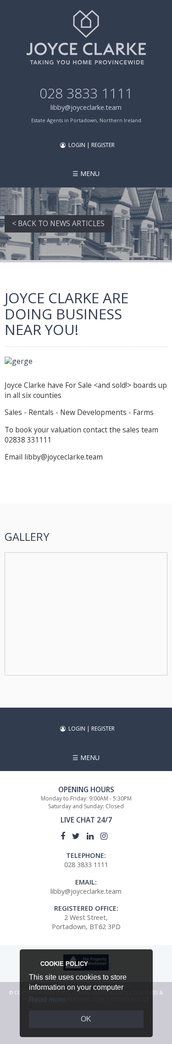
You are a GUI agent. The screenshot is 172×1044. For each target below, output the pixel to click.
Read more (47, 1000)
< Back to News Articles (58, 223)
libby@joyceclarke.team (86, 107)
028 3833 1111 (86, 93)
